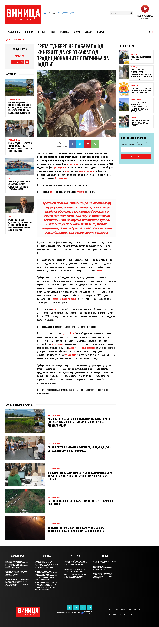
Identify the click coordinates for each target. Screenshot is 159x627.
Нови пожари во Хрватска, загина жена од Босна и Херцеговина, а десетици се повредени (103, 575)
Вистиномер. (61, 178)
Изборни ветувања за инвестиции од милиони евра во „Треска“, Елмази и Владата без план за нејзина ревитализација (19, 107)
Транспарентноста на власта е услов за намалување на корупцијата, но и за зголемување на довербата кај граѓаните (80, 476)
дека (66, 171)
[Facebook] (13, 62)
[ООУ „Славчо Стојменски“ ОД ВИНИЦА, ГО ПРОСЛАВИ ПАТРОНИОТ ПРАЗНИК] (124, 89)
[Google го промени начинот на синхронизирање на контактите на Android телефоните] (124, 104)
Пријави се (136, 157)
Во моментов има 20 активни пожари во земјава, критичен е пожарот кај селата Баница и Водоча (76, 529)
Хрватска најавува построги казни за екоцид (104, 562)
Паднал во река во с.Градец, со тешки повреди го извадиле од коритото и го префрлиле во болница (141, 74)
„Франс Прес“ (69, 333)
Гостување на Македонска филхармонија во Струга (74, 570)
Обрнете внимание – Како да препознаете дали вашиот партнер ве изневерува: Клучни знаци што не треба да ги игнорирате (46, 586)
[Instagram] (17, 62)
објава (53, 191)
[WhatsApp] (95, 144)
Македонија (19, 39)
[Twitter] (22, 62)
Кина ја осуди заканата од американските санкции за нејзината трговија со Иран (18, 185)
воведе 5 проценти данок (64, 298)
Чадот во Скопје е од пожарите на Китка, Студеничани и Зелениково (80, 502)
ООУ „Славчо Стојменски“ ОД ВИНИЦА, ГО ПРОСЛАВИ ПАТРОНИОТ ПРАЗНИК (141, 90)
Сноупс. (99, 270)
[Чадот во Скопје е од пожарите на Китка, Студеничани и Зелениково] (25, 501)
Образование (137, 99)
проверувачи (59, 167)
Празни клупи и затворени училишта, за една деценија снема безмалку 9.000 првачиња (19, 147)
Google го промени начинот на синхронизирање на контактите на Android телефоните (140, 106)
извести (56, 309)
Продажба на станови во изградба (141, 58)
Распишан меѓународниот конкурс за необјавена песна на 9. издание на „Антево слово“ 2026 (75, 563)
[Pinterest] (87, 144)
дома (7, 39)
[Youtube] (27, 62)
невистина (72, 163)
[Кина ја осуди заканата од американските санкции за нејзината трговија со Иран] (19, 166)
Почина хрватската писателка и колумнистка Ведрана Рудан (103, 568)
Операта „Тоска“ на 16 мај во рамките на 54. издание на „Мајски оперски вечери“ (75, 576)
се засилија (70, 354)
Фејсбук (80, 191)
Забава (134, 117)
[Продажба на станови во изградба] (124, 57)
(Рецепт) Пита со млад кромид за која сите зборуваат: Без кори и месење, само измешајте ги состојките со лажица (47, 564)
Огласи (134, 54)
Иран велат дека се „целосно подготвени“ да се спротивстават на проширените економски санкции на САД (19, 225)
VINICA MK (19, 55)
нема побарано (86, 171)
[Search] (131, 13)
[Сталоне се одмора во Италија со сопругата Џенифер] (124, 121)
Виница (134, 67)
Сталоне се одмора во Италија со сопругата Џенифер (140, 122)
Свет (9, 178)
